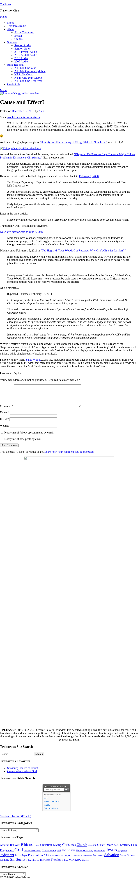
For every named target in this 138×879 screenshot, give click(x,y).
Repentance (87, 855)
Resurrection (98, 855)
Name (4, 412)
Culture (101, 845)
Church (82, 845)
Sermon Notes (22, 48)
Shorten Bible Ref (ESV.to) (15, 816)
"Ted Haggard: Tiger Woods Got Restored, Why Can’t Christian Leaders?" (83, 250)
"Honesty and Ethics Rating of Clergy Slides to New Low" (73, 142)
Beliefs (18, 35)
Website (4, 425)
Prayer (67, 855)
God (18, 849)
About (10, 29)
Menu (3, 16)
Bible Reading (15, 64)
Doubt (116, 845)
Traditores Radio (16, 25)
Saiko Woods (33, 359)
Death (109, 845)
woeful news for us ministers (23, 117)
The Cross (45, 860)
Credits (18, 38)
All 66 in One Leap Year (28, 80)
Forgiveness (7, 850)
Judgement (122, 851)
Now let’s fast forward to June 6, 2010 (21, 231)
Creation (92, 845)
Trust (66, 860)
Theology (57, 859)
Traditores (5, 4)
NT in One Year (23, 74)
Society (21, 859)
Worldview (75, 859)
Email (4, 419)
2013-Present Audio (25, 51)
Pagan (24, 855)
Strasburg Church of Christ (22, 768)
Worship (85, 860)
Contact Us (13, 84)
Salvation (111, 855)
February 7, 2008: (89, 176)
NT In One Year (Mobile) (28, 77)
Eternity (125, 845)
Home (10, 22)
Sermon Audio (22, 45)
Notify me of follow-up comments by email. (29, 432)
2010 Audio (21, 58)
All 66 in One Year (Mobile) (30, 71)
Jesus (111, 849)
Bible (24, 845)
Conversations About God (22, 771)
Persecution (35, 855)
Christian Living (50, 845)
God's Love (29, 851)
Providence (77, 855)
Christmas (69, 845)
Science (123, 855)
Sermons (12, 42)
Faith (134, 844)
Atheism (4, 844)
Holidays (68, 850)
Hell (59, 850)
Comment (6, 406)
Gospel (37, 850)
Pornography (57, 855)
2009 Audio (21, 61)
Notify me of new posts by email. (23, 438)
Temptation (33, 860)
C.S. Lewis (34, 845)
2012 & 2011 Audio (25, 55)
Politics (47, 855)
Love (18, 855)
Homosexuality (84, 850)
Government (49, 850)
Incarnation (99, 850)
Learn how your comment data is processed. (69, 451)
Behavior (15, 844)
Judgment (7, 855)
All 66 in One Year (25, 67)
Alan (41, 111)
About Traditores (24, 32)
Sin (12, 859)
